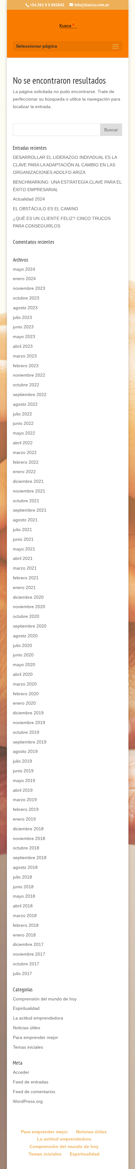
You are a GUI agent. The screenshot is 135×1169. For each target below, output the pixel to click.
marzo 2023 (25, 355)
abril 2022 (23, 442)
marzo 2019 (25, 799)
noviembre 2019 (29, 722)
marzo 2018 (25, 915)
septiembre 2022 (29, 394)
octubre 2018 (26, 847)
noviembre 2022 (29, 375)
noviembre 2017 (29, 954)
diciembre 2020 (28, 597)
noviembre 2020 (29, 606)
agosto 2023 (25, 307)
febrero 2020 (26, 693)
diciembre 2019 (28, 712)
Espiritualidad (26, 1008)
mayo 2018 (24, 896)
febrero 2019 (26, 809)
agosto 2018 (25, 867)
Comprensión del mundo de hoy (45, 998)
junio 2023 (23, 326)
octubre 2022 (26, 384)
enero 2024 (24, 278)
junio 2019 (23, 770)
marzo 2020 (25, 683)
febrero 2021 (26, 577)
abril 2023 (23, 346)
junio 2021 (23, 539)
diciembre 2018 (28, 828)
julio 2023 (22, 317)
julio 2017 (22, 973)
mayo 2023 (24, 336)
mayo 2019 (24, 780)
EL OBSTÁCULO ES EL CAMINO (45, 208)
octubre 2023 (26, 297)
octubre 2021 (26, 500)
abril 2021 (23, 558)
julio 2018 (22, 876)
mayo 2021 (24, 548)
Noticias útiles (26, 1027)
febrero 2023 (26, 365)
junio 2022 (23, 423)
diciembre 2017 (28, 944)
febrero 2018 (26, 925)
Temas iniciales (28, 1047)
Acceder (21, 1072)
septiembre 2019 (29, 741)
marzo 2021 (25, 568)
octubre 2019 (26, 732)
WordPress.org (28, 1101)
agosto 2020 (25, 635)
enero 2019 (24, 819)
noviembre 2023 (29, 288)
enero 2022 (24, 471)
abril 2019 (23, 790)
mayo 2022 (24, 433)
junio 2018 (23, 886)
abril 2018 (23, 905)
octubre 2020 (26, 616)
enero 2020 (24, 703)
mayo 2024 (24, 269)
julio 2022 (22, 413)
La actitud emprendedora (38, 1017)
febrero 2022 (26, 462)
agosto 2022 (25, 404)
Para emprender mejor (35, 1037)
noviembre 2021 (29, 490)
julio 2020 (22, 645)
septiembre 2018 (29, 857)
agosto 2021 (25, 519)
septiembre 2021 (29, 510)
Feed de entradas (30, 1081)
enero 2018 (24, 934)
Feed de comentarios (34, 1091)
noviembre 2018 (29, 838)
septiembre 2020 (29, 626)
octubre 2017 (26, 963)
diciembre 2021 (28, 481)
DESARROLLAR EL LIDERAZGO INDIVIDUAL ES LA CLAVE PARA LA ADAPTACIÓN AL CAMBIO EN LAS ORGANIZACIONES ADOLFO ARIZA (65, 165)
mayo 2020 (24, 664)
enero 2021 (24, 587)
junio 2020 (23, 654)
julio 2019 (22, 761)
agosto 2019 (25, 751)
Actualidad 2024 (29, 198)
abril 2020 (23, 674)
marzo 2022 (25, 452)
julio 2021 (22, 529)
